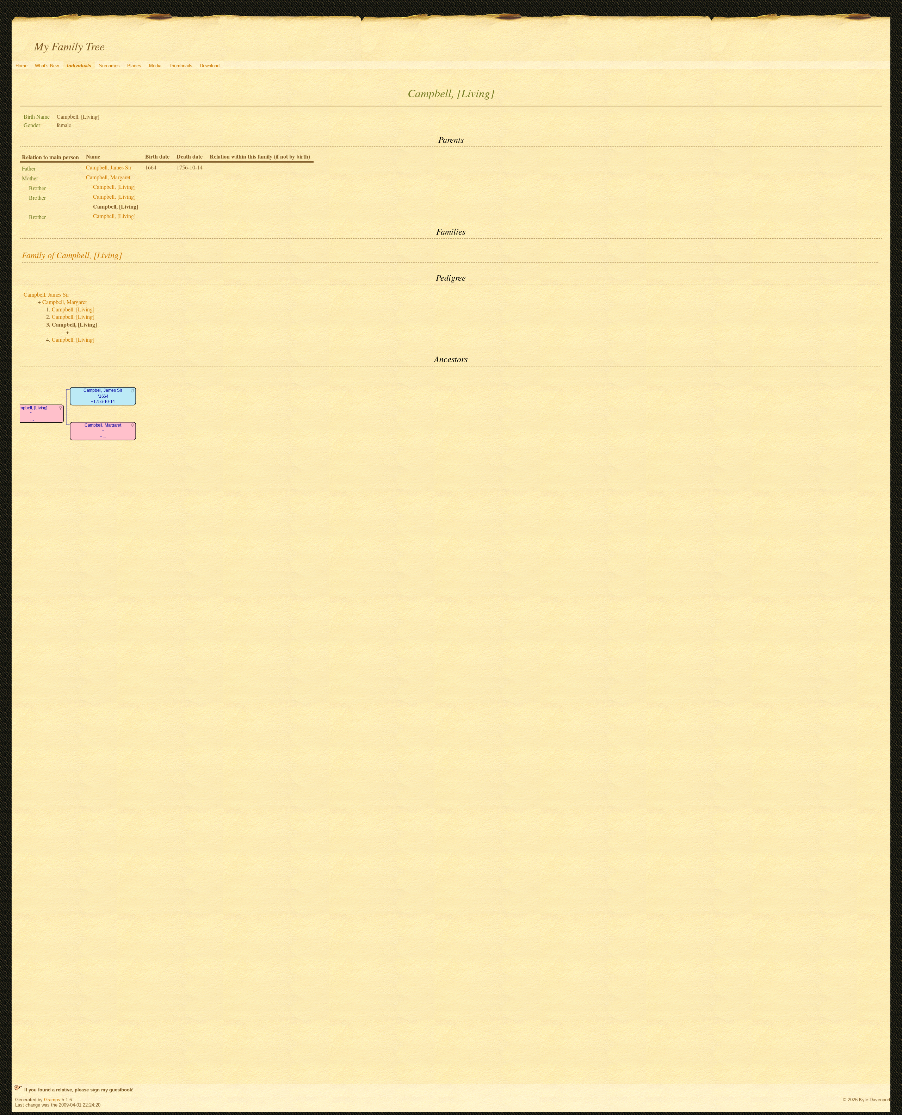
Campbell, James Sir (108, 167)
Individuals (79, 65)
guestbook (120, 1089)
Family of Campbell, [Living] (72, 254)
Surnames (109, 65)
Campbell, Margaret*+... (103, 431)
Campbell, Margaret (108, 177)
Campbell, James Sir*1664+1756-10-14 (103, 396)
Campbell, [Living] (114, 186)
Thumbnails (180, 65)
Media (155, 65)
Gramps (52, 1099)
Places (134, 65)
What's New (47, 65)
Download (210, 65)
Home (21, 65)
